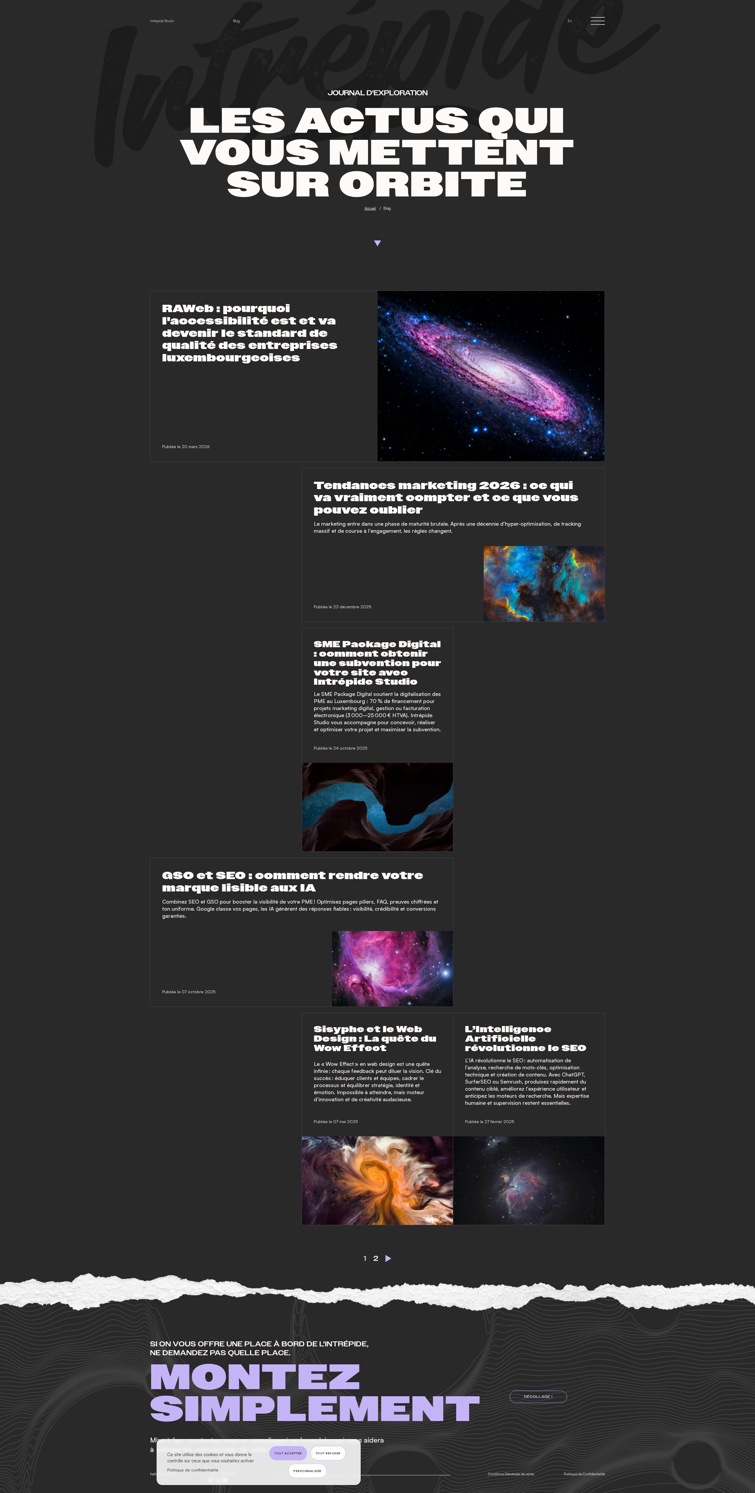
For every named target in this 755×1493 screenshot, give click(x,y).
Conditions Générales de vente (511, 1474)
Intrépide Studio (162, 21)
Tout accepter (288, 1453)
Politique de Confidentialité (584, 1474)
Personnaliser (307, 1471)
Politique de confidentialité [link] (192, 1469)
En (570, 21)
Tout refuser (328, 1453)
